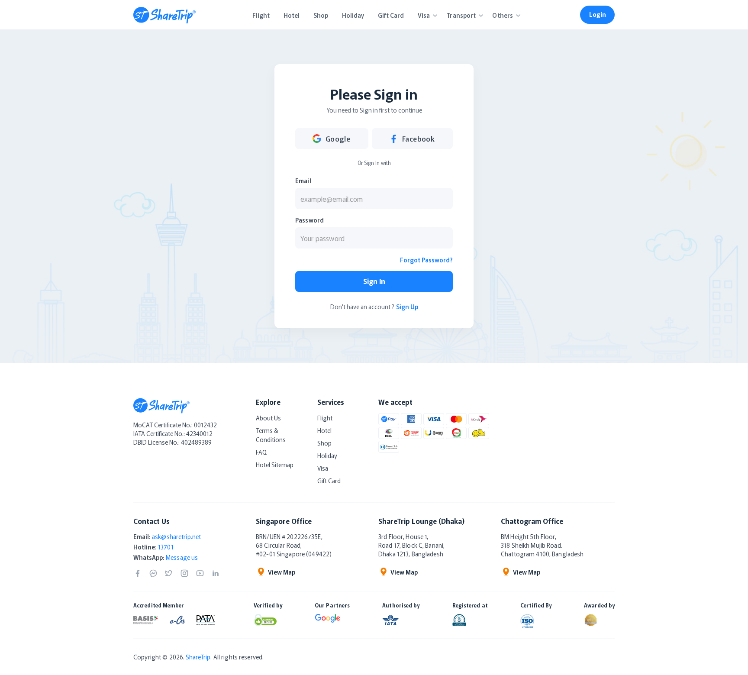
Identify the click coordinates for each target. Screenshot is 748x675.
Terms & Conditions (271, 435)
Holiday (327, 455)
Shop (324, 443)
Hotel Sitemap (274, 464)
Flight (324, 417)
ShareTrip (198, 656)
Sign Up (407, 306)
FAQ (261, 452)
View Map (281, 572)
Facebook (418, 138)
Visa (322, 468)
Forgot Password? (426, 259)
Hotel (324, 430)
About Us (268, 417)
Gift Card (329, 480)
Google (338, 138)
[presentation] (374, 198)
